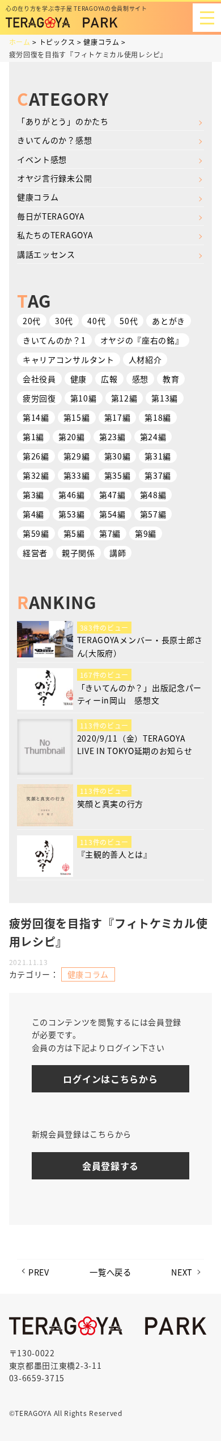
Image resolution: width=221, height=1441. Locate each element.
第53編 (71, 514)
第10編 (83, 398)
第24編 (153, 436)
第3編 (33, 494)
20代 (32, 320)
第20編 (71, 436)
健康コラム (38, 196)
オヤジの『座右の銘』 (142, 340)
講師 (117, 552)
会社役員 (39, 378)
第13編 (164, 398)
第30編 (117, 456)
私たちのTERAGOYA (55, 235)
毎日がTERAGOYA (51, 216)
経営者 (35, 552)
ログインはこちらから (110, 1079)
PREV (38, 1272)
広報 (109, 378)
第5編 (74, 533)
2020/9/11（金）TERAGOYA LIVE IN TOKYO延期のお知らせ (135, 744)
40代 (96, 320)
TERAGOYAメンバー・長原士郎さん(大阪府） (140, 646)
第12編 (124, 398)
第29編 (76, 456)
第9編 (145, 533)
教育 (171, 378)
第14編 (36, 417)
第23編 (112, 436)
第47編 (112, 494)
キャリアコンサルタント (68, 359)
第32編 (36, 475)
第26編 (36, 456)
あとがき (168, 320)
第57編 (153, 514)
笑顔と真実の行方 (110, 803)
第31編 (157, 456)
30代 (64, 320)
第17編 (117, 417)
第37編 (157, 475)
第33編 (76, 475)
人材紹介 (145, 359)
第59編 (36, 533)
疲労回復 (39, 398)
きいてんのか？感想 (54, 140)
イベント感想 (42, 159)
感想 (140, 378)
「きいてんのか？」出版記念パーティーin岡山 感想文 (139, 694)
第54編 (112, 514)
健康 (78, 378)
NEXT (182, 1272)
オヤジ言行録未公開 (54, 178)
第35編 (117, 475)
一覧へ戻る (110, 1272)
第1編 (33, 436)
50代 (129, 320)
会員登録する (110, 1166)
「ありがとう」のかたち (63, 121)
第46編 (71, 494)
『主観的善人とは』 (114, 854)
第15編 (76, 417)
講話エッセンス (46, 254)
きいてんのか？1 (54, 340)
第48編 (153, 494)
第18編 (157, 417)
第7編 (110, 533)
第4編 (33, 514)
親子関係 (78, 552)
